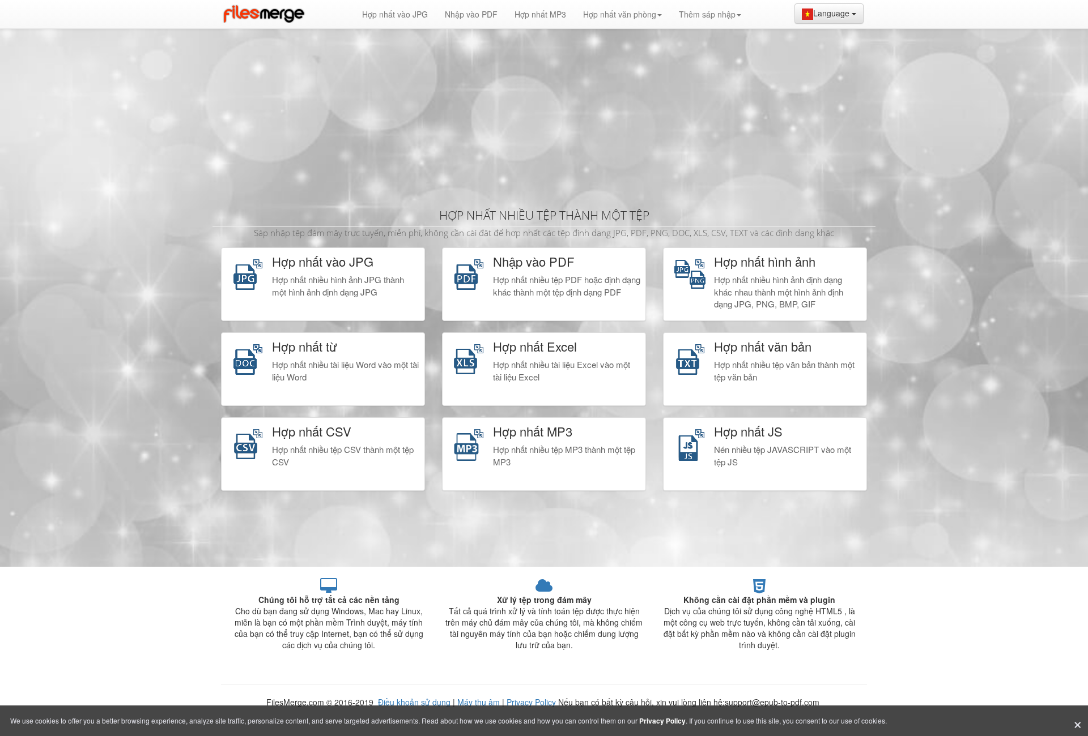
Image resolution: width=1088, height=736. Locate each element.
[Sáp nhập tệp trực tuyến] (263, 14)
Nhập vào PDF (471, 14)
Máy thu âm (478, 702)
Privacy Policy (531, 702)
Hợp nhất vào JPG (395, 14)
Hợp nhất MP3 (540, 14)
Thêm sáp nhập (707, 14)
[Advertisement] (544, 113)
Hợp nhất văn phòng (619, 14)
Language (832, 13)
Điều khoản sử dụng (415, 702)
